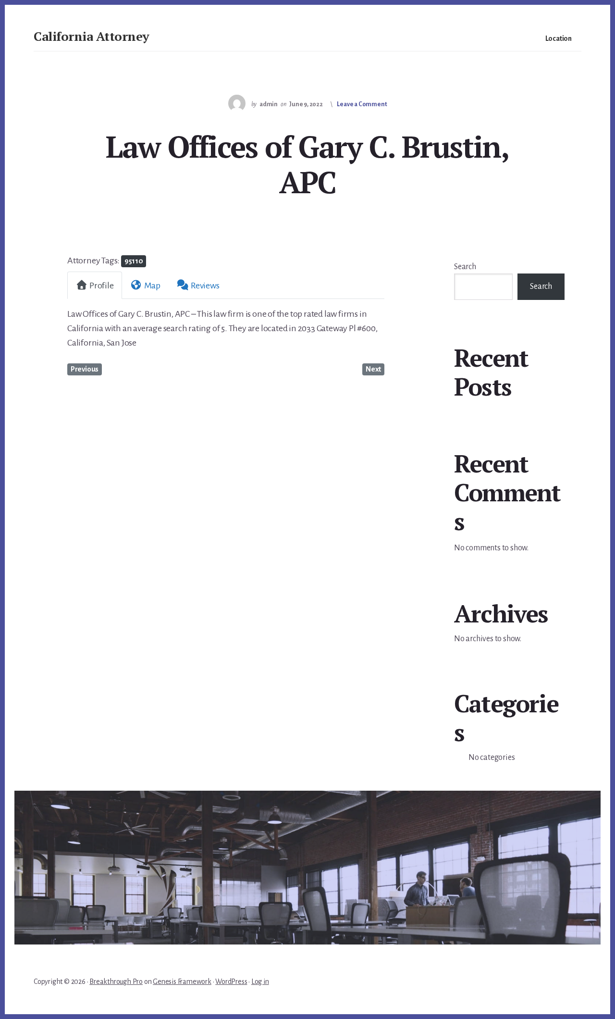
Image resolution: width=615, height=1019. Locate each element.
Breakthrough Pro (116, 981)
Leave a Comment (362, 104)
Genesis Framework (182, 981)
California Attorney (91, 36)
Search (465, 266)
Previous (84, 369)
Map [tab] (152, 285)
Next (373, 369)
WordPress (231, 981)
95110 (133, 261)
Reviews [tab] (205, 285)
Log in (260, 981)
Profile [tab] (101, 285)
